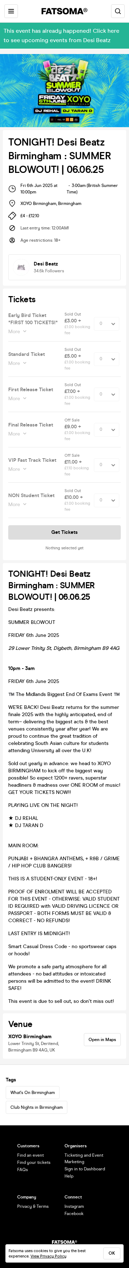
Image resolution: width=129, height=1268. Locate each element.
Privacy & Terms (33, 1206)
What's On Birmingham (32, 1092)
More (14, 332)
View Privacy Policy (48, 1256)
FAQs (22, 1169)
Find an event (30, 1155)
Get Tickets (64, 532)
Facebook (73, 1213)
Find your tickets (34, 1162)
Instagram (74, 1206)
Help (68, 1176)
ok (112, 1253)
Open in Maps (102, 1039)
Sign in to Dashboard (84, 1168)
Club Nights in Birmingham (36, 1107)
